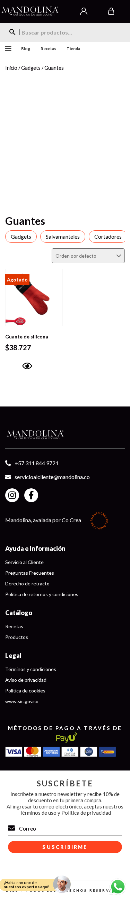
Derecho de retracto (27, 583)
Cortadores (108, 236)
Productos (16, 637)
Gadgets (31, 68)
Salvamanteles (63, 236)
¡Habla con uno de (26, 884)
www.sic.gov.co (21, 701)
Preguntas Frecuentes (29, 573)
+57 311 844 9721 (37, 463)
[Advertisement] (65, 141)
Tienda (73, 48)
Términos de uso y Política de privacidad (65, 813)
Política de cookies (25, 690)
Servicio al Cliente (24, 562)
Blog (25, 48)
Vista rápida (26, 376)
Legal (13, 655)
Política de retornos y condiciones (41, 594)
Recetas (48, 48)
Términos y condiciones (30, 669)
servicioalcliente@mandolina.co (52, 476)
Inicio (11, 68)
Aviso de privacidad (25, 680)
